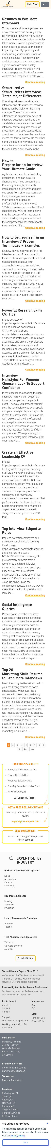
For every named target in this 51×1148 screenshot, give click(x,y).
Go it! (25, 1142)
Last (32, 749)
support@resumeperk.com (25, 821)
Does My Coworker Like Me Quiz (24, 786)
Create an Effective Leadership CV (17, 454)
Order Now (32, 4)
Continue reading (35, 82)
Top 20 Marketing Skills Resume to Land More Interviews (22, 674)
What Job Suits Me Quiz (20, 781)
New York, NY (8, 1103)
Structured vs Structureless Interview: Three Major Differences (22, 92)
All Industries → (26, 958)
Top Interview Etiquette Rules (21, 531)
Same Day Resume (11, 1042)
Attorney (8, 923)
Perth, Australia (9, 1116)
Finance (8, 882)
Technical (9, 942)
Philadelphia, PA (10, 1093)
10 (19, 749)
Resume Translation (12, 1080)
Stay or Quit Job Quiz (18, 775)
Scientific (8, 905)
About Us (6, 1005)
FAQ (33, 1008)
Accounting (10, 879)
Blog (33, 1005)
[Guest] (45, 4)
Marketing (9, 886)
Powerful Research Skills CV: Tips (22, 312)
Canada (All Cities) (11, 1113)
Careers (6, 1012)
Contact (6, 1008)
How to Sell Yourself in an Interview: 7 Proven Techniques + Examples (23, 241)
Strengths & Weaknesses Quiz (22, 769)
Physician (9, 908)
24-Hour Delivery (10, 1045)
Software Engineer (13, 946)
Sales (7, 876)
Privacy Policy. (18, 1135)
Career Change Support (13, 1071)
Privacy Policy (38, 1021)
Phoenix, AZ (8, 1106)
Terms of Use (38, 1018)
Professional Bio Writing (14, 1068)
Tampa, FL (7, 1096)
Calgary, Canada (10, 1109)
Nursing (8, 901)
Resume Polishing (11, 1051)
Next (25, 749)
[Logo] (7, 4)
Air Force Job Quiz (17, 792)
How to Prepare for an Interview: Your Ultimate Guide (22, 165)
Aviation (8, 949)
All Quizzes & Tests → (25, 797)
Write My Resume (11, 1048)
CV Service (7, 1055)
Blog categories (25, 831)
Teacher (8, 927)
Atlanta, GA (7, 1100)
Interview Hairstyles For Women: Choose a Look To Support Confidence (23, 382)
